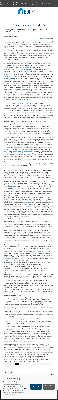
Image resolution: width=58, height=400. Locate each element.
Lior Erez (36, 73)
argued (21, 87)
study (42, 248)
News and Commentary (35, 3)
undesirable (11, 206)
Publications (46, 3)
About (8, 3)
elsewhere (16, 44)
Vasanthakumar (21, 276)
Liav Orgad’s (7, 258)
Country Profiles (16, 3)
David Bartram (31, 186)
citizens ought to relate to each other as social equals (18, 151)
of (10, 186)
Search (31, 372)
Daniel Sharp (43, 38)
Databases (24, 3)
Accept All (36, 387)
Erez (15, 110)
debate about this (29, 114)
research (13, 186)
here (5, 92)
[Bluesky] (11, 372)
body (8, 186)
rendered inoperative (9, 78)
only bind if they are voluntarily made (24, 69)
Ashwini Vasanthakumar (10, 260)
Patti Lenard (7, 41)
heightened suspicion (29, 202)
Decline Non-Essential (49, 387)
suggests (22, 186)
